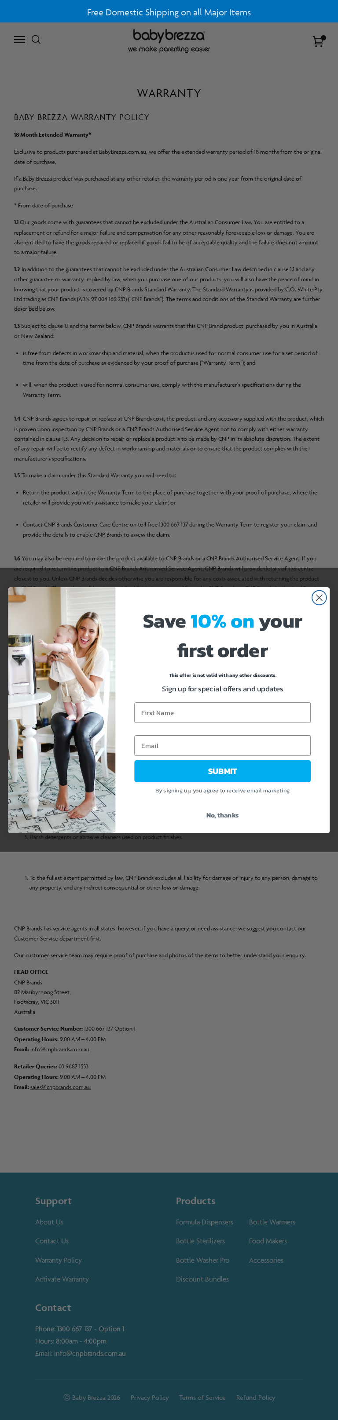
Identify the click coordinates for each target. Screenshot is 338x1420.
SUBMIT (222, 771)
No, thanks (222, 815)
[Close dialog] (319, 597)
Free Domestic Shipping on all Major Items (169, 12)
